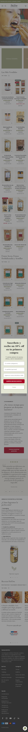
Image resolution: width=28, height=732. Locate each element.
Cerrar (14, 387)
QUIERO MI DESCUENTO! (14, 381)
